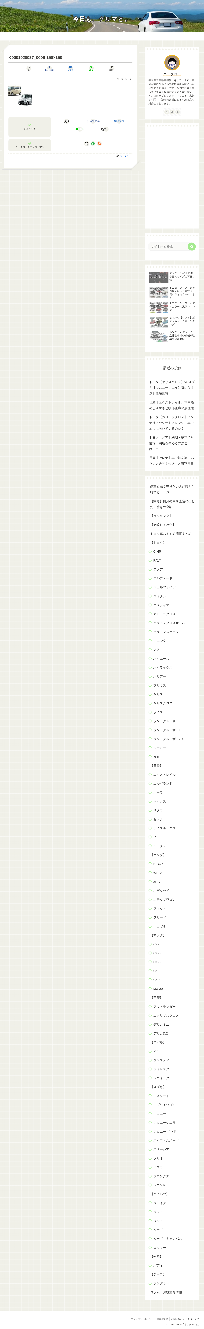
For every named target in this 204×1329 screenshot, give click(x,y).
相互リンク (193, 1319)
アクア (158, 569)
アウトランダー (164, 1006)
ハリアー (159, 676)
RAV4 (157, 560)
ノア (156, 649)
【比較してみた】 (163, 525)
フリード (159, 917)
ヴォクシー (161, 596)
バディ (158, 1265)
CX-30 (157, 971)
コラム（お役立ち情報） (167, 1292)
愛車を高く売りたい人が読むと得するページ (172, 489)
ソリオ (158, 1158)
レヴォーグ (161, 1078)
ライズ (158, 712)
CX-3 (156, 944)
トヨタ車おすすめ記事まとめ (171, 533)
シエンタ (159, 641)
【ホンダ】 (158, 855)
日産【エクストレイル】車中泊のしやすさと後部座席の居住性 (171, 405)
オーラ (158, 792)
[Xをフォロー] (86, 143)
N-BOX (158, 864)
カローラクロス (164, 614)
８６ (156, 757)
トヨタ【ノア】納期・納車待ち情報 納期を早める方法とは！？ (171, 443)
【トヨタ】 (158, 542)
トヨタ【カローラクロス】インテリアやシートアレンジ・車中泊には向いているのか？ (171, 422)
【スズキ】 (158, 1087)
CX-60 (157, 980)
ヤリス (158, 694)
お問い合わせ (178, 1319)
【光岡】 (156, 1256)
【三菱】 (156, 997)
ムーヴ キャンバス (167, 1238)
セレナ (158, 819)
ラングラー (161, 1283)
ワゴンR (159, 1185)
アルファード (162, 578)
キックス (159, 801)
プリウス (159, 685)
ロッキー (159, 1247)
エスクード (161, 1096)
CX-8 (156, 962)
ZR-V (157, 881)
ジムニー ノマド (165, 1131)
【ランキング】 (161, 516)
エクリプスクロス (166, 1015)
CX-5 (156, 953)
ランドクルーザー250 (168, 739)
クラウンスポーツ (166, 632)
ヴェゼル (159, 926)
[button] (112, 68)
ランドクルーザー (166, 721)
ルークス (159, 846)
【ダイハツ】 (159, 1194)
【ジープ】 (158, 1274)
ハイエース (161, 658)
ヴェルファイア (164, 587)
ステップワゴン (164, 899)
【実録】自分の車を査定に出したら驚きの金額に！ (172, 504)
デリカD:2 (160, 1033)
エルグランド (162, 783)
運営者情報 (162, 1319)
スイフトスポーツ (166, 1140)
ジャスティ (161, 1060)
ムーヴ (158, 1229)
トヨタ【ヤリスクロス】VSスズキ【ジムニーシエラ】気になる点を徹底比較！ (172, 387)
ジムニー (159, 1113)
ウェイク (159, 1203)
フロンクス (161, 1176)
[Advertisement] (172, 177)
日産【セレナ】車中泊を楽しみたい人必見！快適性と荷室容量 (171, 460)
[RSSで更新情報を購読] (99, 143)
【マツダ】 (158, 935)
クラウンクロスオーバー (170, 623)
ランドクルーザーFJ (167, 730)
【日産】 (156, 765)
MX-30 (158, 989)
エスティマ (161, 605)
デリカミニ (161, 1024)
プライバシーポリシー (142, 1319)
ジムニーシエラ (164, 1122)
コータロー (172, 74)
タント (158, 1221)
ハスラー (159, 1167)
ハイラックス (162, 667)
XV (155, 1051)
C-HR (157, 551)
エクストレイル (164, 774)
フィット (159, 908)
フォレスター (162, 1069)
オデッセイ (161, 890)
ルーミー (159, 748)
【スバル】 (158, 1042)
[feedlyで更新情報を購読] (92, 143)
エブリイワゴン (164, 1105)
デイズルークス (164, 828)
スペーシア (161, 1149)
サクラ (158, 810)
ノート (158, 837)
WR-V (157, 873)
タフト (158, 1212)
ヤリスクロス (162, 703)
